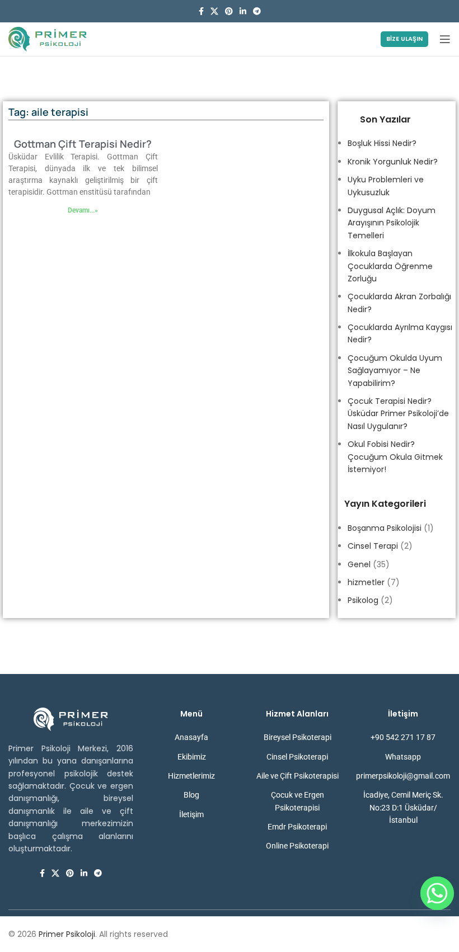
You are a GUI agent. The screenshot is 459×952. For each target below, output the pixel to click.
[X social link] (214, 11)
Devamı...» (83, 210)
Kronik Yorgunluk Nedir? (393, 161)
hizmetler (366, 582)
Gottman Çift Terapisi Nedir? (83, 143)
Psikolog (363, 600)
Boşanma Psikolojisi (384, 528)
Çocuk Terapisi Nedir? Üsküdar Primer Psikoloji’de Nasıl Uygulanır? (398, 413)
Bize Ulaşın (404, 38)
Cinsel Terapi (373, 546)
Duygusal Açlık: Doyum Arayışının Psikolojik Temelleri (391, 223)
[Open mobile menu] (445, 39)
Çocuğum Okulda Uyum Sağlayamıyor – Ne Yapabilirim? (395, 370)
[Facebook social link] (201, 11)
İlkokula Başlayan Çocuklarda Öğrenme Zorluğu (390, 266)
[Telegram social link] (257, 11)
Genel (359, 564)
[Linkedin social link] (243, 11)
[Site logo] (47, 38)
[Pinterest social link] (229, 11)
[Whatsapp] (437, 893)
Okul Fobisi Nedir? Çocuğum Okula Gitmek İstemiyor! (395, 457)
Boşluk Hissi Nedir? (382, 143)
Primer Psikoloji (67, 934)
